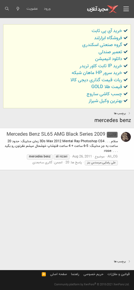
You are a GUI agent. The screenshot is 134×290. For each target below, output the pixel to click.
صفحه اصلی (58, 274)
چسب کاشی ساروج (104, 94)
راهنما (75, 274)
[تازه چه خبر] (17, 9)
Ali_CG (113, 156)
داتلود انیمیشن (108, 59)
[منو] (126, 9)
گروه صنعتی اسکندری (102, 45)
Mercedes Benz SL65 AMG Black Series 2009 (61, 134)
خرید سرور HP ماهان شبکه (97, 73)
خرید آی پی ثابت (107, 31)
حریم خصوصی (93, 274)
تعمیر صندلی (110, 52)
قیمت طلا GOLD (106, 87)
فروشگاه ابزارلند (108, 38)
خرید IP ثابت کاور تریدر (100, 66)
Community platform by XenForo (92, 285)
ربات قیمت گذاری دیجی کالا (96, 80)
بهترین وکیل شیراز (105, 101)
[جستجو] (6, 9)
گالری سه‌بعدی (42, 162)
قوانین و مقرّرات (119, 274)
